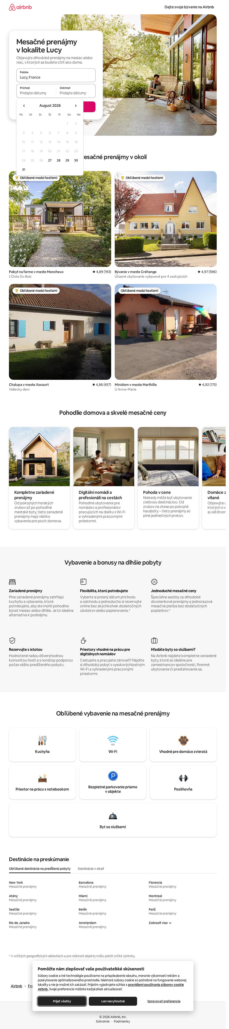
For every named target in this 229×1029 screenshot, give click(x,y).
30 (76, 160)
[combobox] (56, 77)
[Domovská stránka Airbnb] (20, 7)
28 (58, 160)
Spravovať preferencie (163, 1001)
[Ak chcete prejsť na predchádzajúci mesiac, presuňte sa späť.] (24, 105)
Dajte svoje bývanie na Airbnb (189, 7)
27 (50, 160)
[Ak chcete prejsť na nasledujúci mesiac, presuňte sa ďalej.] (75, 105)
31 (23, 170)
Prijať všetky (62, 1001)
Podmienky (122, 1021)
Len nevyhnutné (113, 1001)
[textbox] (36, 93)
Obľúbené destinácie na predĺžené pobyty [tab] (40, 869)
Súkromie (103, 1021)
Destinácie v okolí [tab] (91, 869)
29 (67, 160)
